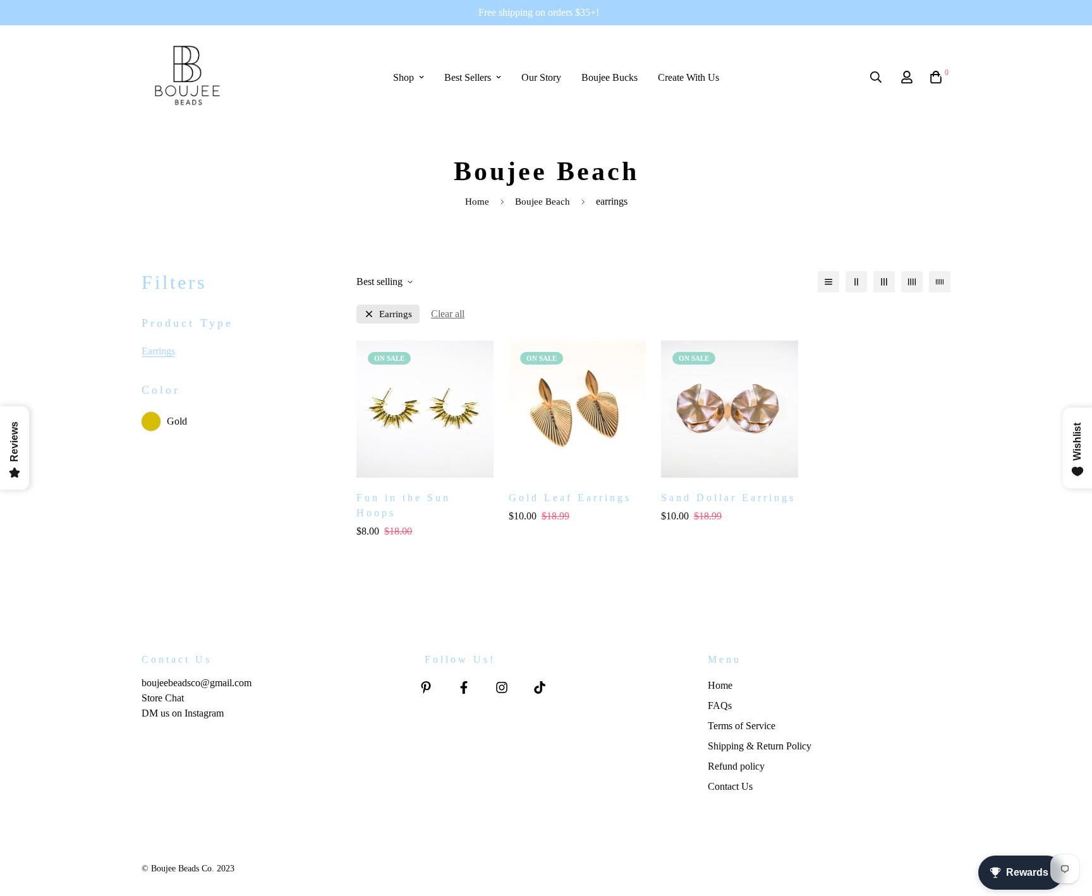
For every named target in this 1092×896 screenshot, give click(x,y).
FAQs (720, 705)
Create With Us (688, 77)
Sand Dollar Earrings (728, 497)
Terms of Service (741, 725)
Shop (403, 77)
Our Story (541, 77)
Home (477, 202)
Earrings (158, 351)
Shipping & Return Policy (759, 746)
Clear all (447, 313)
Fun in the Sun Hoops (403, 505)
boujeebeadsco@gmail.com (197, 682)
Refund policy (736, 766)
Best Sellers (467, 77)
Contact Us (730, 786)
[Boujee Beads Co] (187, 77)
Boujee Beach (542, 202)
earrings (395, 314)
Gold (177, 421)
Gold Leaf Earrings (570, 497)
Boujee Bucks (609, 77)
